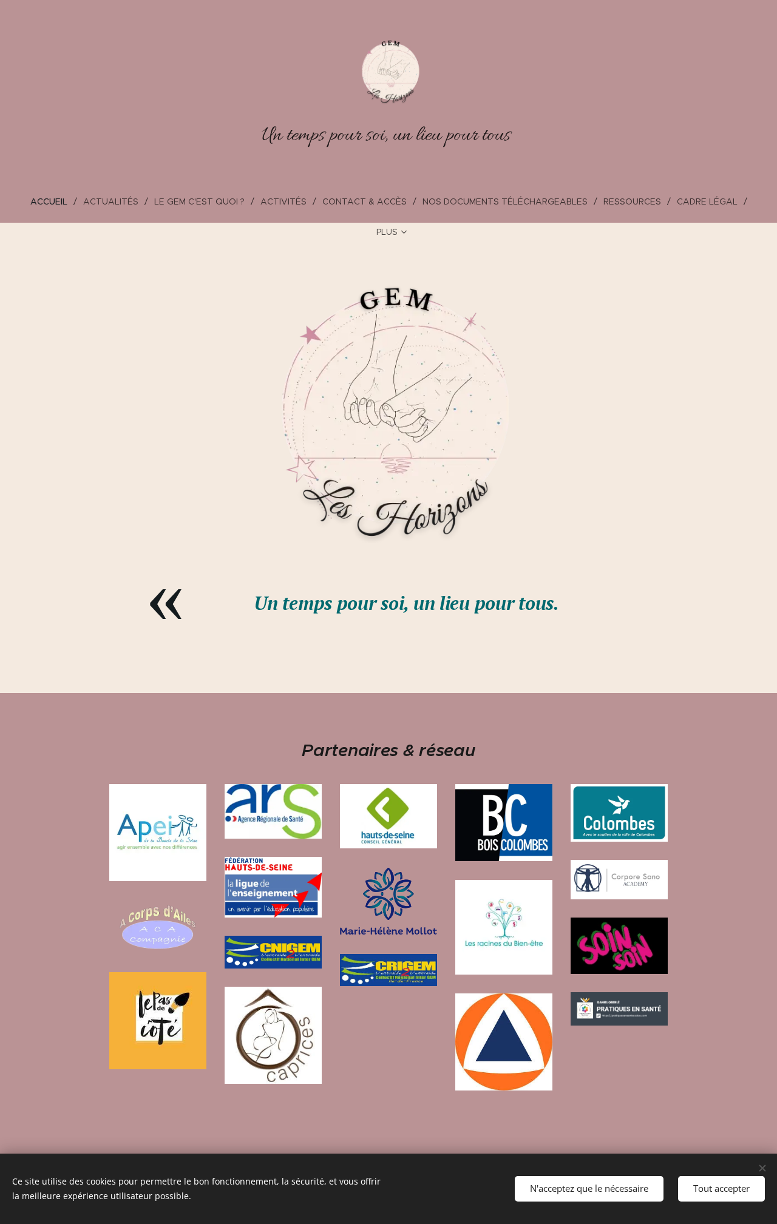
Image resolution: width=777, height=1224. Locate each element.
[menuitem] (53, 201)
